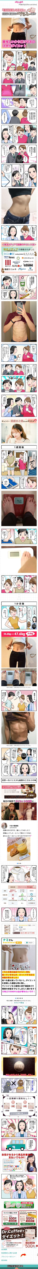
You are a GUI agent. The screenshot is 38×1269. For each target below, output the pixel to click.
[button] (17, 863)
